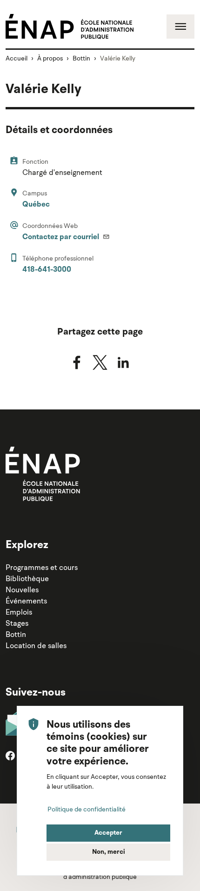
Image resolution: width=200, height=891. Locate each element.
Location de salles (36, 645)
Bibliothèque (27, 578)
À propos (50, 58)
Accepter (108, 833)
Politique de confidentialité (86, 809)
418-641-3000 (46, 270)
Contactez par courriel (61, 237)
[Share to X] (100, 362)
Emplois (19, 611)
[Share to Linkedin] (123, 362)
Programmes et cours (42, 567)
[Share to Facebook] (77, 362)
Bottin (81, 58)
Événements (26, 600)
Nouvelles (22, 589)
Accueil (16, 58)
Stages (17, 623)
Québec (36, 204)
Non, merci (108, 852)
